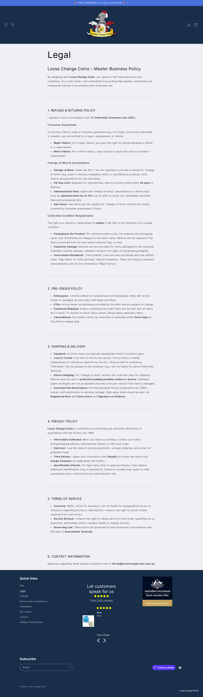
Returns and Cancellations (33, 601)
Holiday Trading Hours (31, 622)
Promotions (26, 606)
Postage (24, 596)
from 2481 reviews (101, 600)
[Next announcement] (197, 3)
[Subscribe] (70, 667)
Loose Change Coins (37, 687)
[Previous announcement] (6, 3)
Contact (24, 617)
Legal (23, 591)
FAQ (22, 585)
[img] (101, 596)
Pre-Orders (26, 611)
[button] (6, 25)
